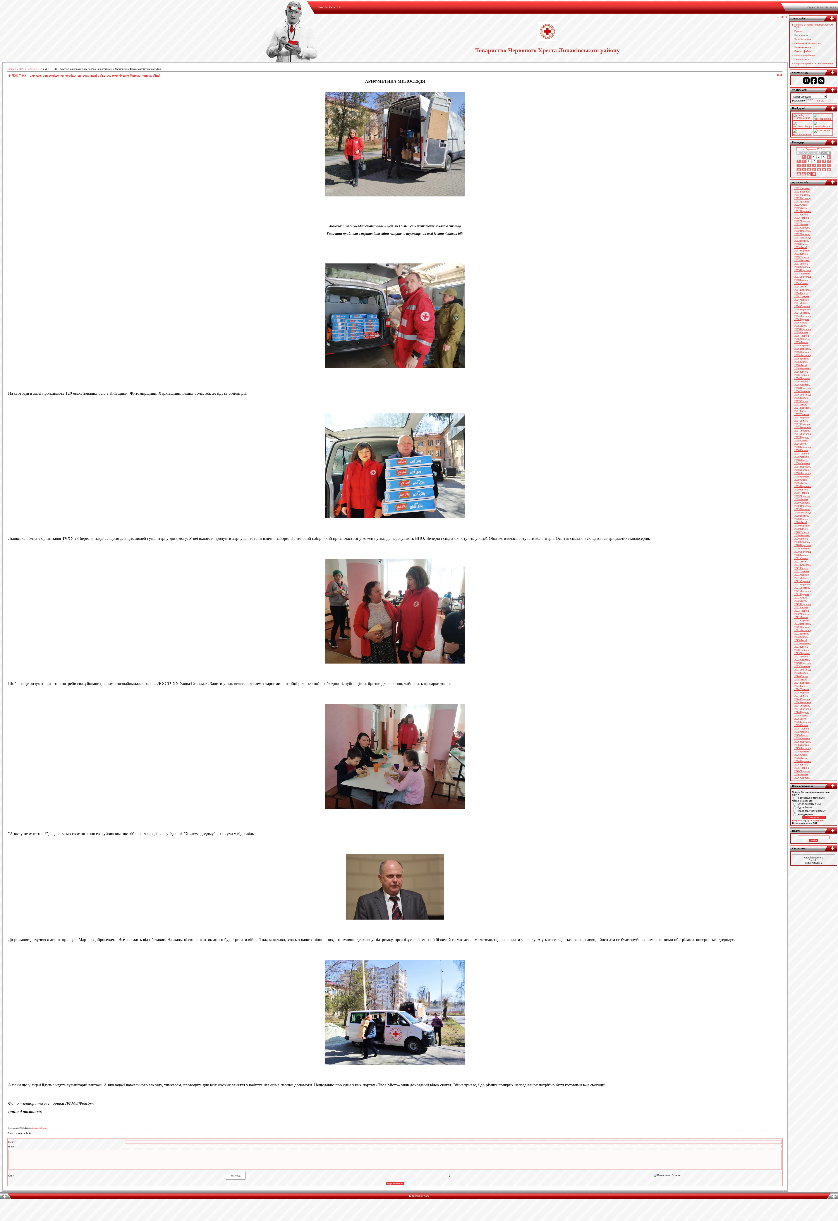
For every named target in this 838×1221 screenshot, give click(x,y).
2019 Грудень (801, 515)
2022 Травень (801, 610)
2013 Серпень (802, 267)
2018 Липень (801, 460)
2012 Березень (802, 211)
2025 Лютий (800, 718)
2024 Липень (801, 696)
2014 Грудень (801, 319)
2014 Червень (802, 299)
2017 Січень (801, 401)
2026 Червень (802, 771)
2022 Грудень (801, 633)
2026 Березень (802, 761)
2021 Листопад (802, 591)
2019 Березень (802, 486)
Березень (32, 69)
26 (824, 169)
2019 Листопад (802, 512)
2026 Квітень (801, 764)
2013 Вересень (802, 270)
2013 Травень (801, 257)
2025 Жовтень (802, 745)
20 (829, 165)
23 (808, 169)
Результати (798, 820)
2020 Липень (801, 538)
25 (818, 169)
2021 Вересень (802, 584)
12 (824, 161)
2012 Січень (801, 204)
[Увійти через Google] (821, 80)
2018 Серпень (802, 463)
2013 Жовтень (802, 273)
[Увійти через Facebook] (814, 80)
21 (798, 169)
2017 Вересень (802, 427)
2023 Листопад (802, 669)
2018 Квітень (801, 450)
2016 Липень (801, 381)
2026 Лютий (800, 758)
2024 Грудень (801, 712)
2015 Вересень (802, 348)
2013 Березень (802, 250)
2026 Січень (801, 754)
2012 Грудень (801, 240)
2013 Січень (801, 244)
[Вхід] (787, 17)
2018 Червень (802, 457)
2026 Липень (801, 774)
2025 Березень (802, 722)
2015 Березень (802, 329)
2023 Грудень (801, 673)
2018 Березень (802, 447)
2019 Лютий (800, 483)
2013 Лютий (800, 247)
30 (808, 173)
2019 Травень (801, 493)
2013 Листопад (802, 276)
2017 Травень (801, 414)
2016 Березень (802, 368)
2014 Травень (801, 296)
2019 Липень (801, 499)
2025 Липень (801, 735)
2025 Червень (802, 732)
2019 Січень (801, 479)
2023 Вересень (802, 663)
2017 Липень (801, 421)
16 (808, 165)
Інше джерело (805, 814)
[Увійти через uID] (806, 80)
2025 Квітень (801, 725)
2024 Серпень (802, 699)
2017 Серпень (802, 424)
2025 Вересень (802, 741)
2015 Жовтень (802, 352)
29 (803, 173)
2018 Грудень (801, 476)
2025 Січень (801, 715)
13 (829, 161)
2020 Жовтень (802, 548)
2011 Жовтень (802, 195)
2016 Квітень (801, 371)
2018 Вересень (802, 466)
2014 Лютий (800, 286)
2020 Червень (802, 535)
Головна (11, 69)
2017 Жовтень (802, 430)
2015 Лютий (800, 326)
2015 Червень (802, 339)
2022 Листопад (802, 630)
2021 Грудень (801, 594)
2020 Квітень (801, 529)
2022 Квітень (801, 607)
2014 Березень (802, 290)
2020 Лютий (800, 522)
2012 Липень (801, 224)
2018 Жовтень (802, 470)
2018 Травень (801, 453)
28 (798, 173)
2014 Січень (801, 283)
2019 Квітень (801, 489)
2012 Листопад (802, 237)
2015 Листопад (802, 355)
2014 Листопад (802, 316)
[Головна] (778, 17)
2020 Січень (801, 519)
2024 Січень (801, 676)
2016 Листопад (802, 394)
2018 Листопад (802, 473)
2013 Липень (801, 263)
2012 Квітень (801, 214)
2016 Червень (802, 378)
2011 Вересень (802, 191)
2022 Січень (801, 597)
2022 (21, 69)
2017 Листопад (802, 434)
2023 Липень (801, 656)
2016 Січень (801, 362)
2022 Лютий (800, 601)
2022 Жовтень (802, 627)
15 (803, 165)
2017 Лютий (800, 404)
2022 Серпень (802, 620)
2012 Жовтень (802, 234)
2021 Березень (802, 565)
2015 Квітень (801, 332)
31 (41, 69)
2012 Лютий (800, 208)
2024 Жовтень (802, 705)
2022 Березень (802, 604)
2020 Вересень (802, 545)
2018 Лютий (800, 443)
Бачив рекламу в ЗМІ (809, 804)
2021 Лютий (800, 561)
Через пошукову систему (811, 811)
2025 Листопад (802, 748)
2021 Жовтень (802, 587)
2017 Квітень (801, 411)
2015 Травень (801, 335)
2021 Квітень (801, 568)
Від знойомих (804, 807)
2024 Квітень (801, 686)
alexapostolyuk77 (39, 1128)
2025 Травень (801, 728)
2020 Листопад (802, 551)
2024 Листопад (802, 709)
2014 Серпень (802, 306)
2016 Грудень (801, 398)
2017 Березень (802, 407)
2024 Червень (802, 692)
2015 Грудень (801, 358)
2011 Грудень (801, 201)
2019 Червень (802, 496)
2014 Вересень (802, 309)
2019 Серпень (802, 502)
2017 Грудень (801, 437)
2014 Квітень (801, 293)
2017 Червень (802, 417)
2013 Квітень (801, 254)
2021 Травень (801, 571)
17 (813, 165)
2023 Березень (802, 643)
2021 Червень (802, 574)
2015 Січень (801, 322)
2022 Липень (801, 617)
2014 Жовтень (802, 312)
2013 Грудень (801, 280)
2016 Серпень (802, 384)
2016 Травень (801, 375)
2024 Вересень (802, 702)
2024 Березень (802, 682)
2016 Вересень (802, 388)
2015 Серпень (802, 345)
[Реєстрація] (782, 17)
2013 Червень (802, 260)
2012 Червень (802, 221)
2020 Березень (802, 525)
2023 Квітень (801, 646)
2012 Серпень (802, 227)
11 (818, 161)
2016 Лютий (800, 365)
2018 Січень (801, 440)
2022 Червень (802, 614)
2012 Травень (801, 218)
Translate (819, 100)
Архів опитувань (816, 820)
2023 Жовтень (802, 666)
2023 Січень (801, 637)
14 (798, 165)
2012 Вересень (802, 231)
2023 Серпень (802, 660)
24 (813, 169)
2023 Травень (801, 650)
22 (803, 169)
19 (824, 165)
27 (829, 169)
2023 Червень (802, 653)
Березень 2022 (813, 149)
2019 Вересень (802, 506)
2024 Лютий (800, 679)
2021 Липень (801, 578)
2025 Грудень (801, 751)
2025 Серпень (802, 738)
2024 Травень (801, 689)
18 (818, 165)
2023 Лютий (800, 640)
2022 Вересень (802, 624)
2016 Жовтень (802, 391)
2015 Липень (801, 342)
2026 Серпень (802, 777)
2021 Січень (801, 558)
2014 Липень (801, 303)
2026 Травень (801, 768)
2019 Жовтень (802, 509)
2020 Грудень (801, 555)
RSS (339, 7)
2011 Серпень (802, 188)
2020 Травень (801, 532)
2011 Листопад (802, 198)
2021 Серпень (802, 581)
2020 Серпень (802, 542)
